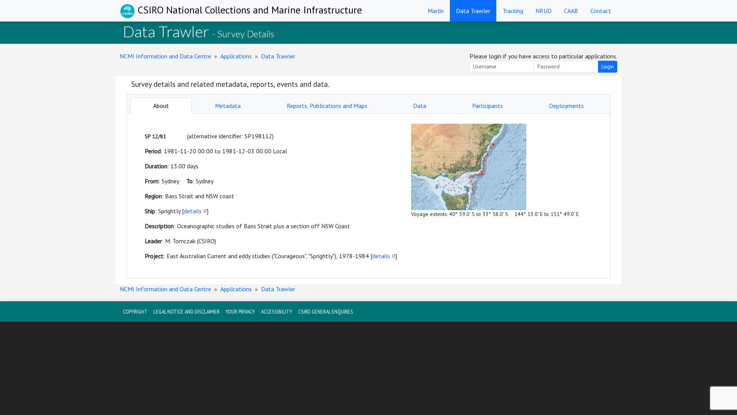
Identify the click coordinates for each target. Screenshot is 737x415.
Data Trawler (473, 11)
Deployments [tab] (566, 106)
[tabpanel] (368, 196)
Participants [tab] (487, 106)
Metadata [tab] (228, 106)
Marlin (436, 11)
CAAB (571, 11)
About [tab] (161, 106)
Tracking (512, 11)
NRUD (543, 11)
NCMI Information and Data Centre (165, 56)
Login (607, 66)
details (193, 211)
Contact (600, 11)
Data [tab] (419, 106)
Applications (236, 56)
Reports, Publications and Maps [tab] (327, 106)
